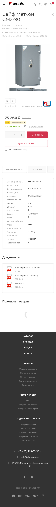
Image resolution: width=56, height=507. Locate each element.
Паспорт (19, 283)
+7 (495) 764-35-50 (28, 451)
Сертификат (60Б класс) (28, 267)
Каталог (28, 336)
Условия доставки (28, 369)
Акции (28, 347)
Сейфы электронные (28, 436)
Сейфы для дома (28, 424)
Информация (28, 395)
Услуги (28, 353)
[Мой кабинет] (45, 4)
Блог (28, 400)
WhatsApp (32, 477)
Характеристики (14, 169)
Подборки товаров (28, 418)
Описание (37, 169)
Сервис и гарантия (28, 381)
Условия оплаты (28, 373)
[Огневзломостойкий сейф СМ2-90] (28, 65)
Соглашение (28, 385)
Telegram (24, 477)
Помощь (28, 363)
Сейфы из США (28, 440)
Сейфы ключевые (28, 432)
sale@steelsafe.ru (30, 457)
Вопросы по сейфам (28, 409)
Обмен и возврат (28, 377)
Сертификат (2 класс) (26, 275)
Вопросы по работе (28, 405)
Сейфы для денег (28, 428)
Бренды (28, 342)
